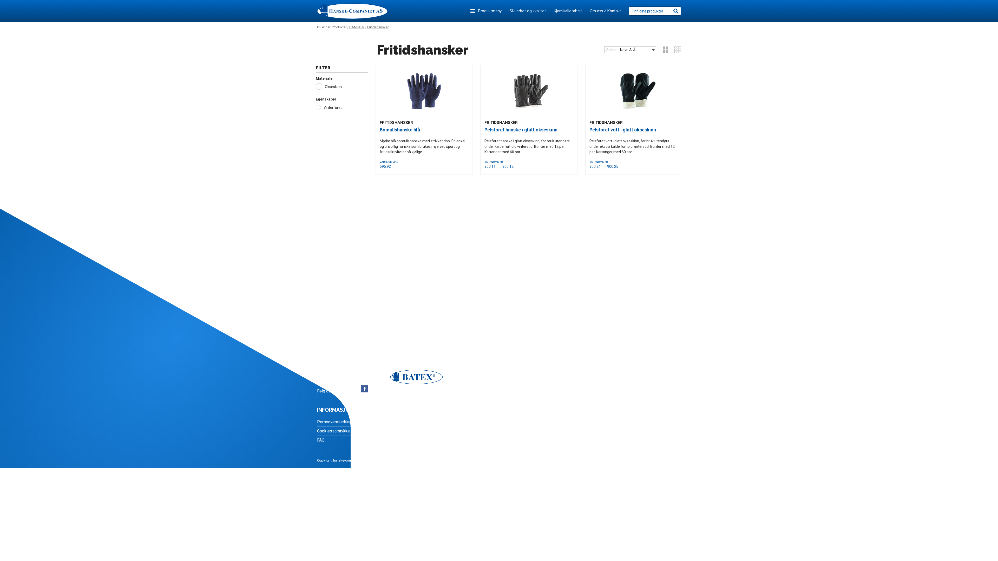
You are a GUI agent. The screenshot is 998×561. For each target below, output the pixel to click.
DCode (436, 460)
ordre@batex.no (350, 357)
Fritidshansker (378, 27)
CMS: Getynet (374, 460)
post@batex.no (344, 363)
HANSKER (356, 27)
